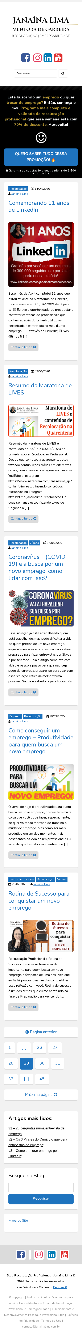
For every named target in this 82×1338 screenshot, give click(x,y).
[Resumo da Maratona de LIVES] (41, 420)
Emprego (15, 716)
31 (57, 1063)
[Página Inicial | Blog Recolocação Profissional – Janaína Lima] (41, 26)
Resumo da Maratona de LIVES (40, 389)
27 (55, 1047)
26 (39, 1047)
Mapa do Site (18, 1220)
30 (42, 1063)
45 (42, 1079)
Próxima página (39, 1094)
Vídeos (34, 543)
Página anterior (43, 1032)
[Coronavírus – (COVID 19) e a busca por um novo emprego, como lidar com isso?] (41, 608)
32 (10, 1079)
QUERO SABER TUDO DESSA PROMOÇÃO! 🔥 (41, 156)
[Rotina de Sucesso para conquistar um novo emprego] (41, 935)
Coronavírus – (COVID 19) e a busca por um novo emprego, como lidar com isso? (36, 567)
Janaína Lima (19, 194)
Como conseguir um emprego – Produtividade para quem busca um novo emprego (40, 741)
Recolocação (18, 189)
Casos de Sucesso (21, 879)
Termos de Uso (51, 1321)
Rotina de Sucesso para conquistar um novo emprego (38, 900)
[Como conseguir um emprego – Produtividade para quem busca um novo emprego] (41, 781)
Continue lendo (22, 347)
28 (10, 1063)
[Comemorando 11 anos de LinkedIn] (41, 254)
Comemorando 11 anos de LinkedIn (38, 206)
